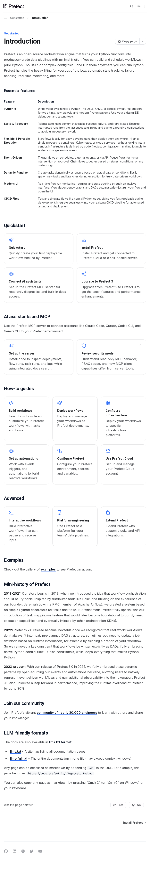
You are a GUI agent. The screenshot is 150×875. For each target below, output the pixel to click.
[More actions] (145, 6)
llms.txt (15, 751)
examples (48, 569)
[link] (38, 248)
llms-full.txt (18, 758)
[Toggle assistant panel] (139, 6)
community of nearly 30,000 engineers (67, 712)
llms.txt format (60, 742)
